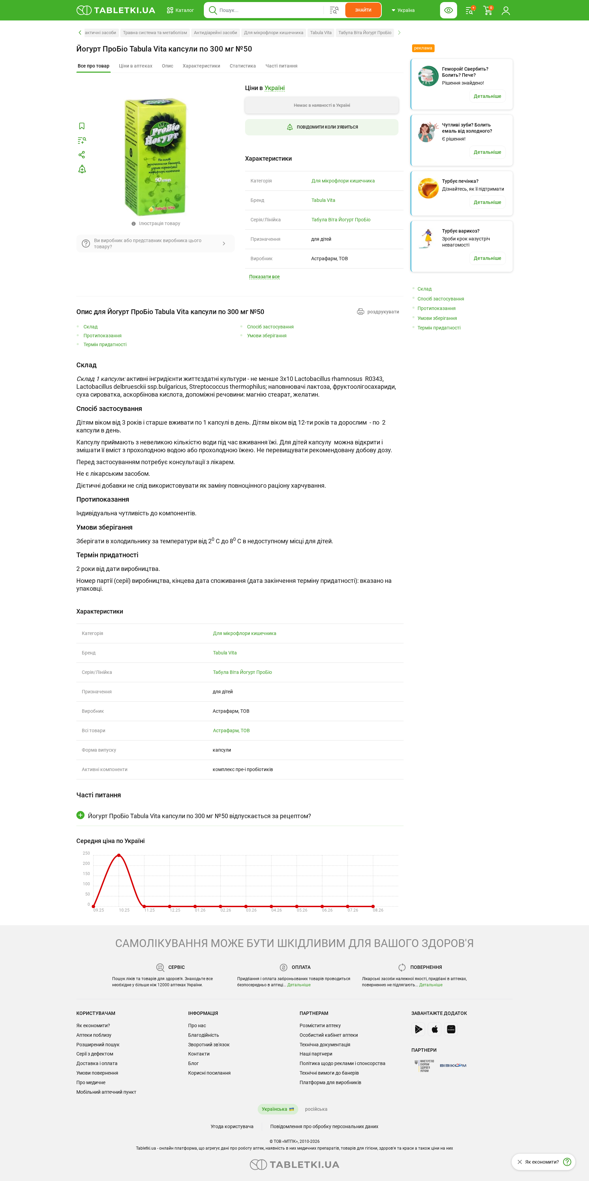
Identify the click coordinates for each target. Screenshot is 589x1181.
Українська (274, 1109)
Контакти (199, 1054)
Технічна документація (325, 1044)
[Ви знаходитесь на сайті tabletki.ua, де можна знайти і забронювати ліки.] (116, 10)
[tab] (93, 66)
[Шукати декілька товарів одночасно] (334, 10)
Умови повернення (97, 1073)
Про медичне (90, 1082)
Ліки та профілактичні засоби (85, 32)
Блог (193, 1063)
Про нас (197, 1025)
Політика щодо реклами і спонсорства (343, 1063)
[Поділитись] (81, 154)
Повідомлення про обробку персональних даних (324, 1126)
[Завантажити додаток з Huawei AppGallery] (451, 1029)
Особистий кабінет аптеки (329, 1035)
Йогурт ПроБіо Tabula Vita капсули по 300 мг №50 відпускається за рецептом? (199, 816)
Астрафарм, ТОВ (231, 730)
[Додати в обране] (81, 126)
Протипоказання (103, 336)
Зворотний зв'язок (209, 1044)
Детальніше (299, 985)
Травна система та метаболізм (155, 32)
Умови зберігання (267, 336)
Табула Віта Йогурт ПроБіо (364, 32)
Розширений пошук (98, 1044)
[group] (321, 115)
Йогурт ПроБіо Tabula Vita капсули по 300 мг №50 (164, 49)
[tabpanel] (240, 379)
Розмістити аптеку (320, 1025)
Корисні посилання (209, 1073)
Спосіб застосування (270, 327)
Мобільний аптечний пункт (106, 1092)
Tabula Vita (321, 32)
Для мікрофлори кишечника (273, 32)
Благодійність (203, 1035)
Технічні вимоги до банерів (329, 1073)
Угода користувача (232, 1126)
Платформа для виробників (330, 1082)
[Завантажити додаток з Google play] (418, 1029)
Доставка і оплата (97, 1063)
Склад (90, 327)
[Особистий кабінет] (506, 10)
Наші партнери (316, 1054)
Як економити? (93, 1025)
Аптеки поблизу (93, 1035)
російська (316, 1109)
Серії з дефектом (94, 1054)
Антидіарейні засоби (215, 32)
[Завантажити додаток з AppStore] (434, 1029)
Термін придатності (105, 345)
